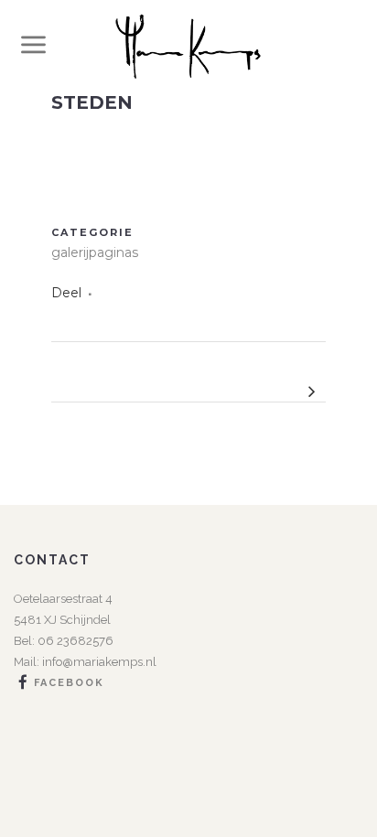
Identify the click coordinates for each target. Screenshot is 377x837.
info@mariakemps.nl (99, 662)
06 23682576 (74, 641)
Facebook (69, 683)
